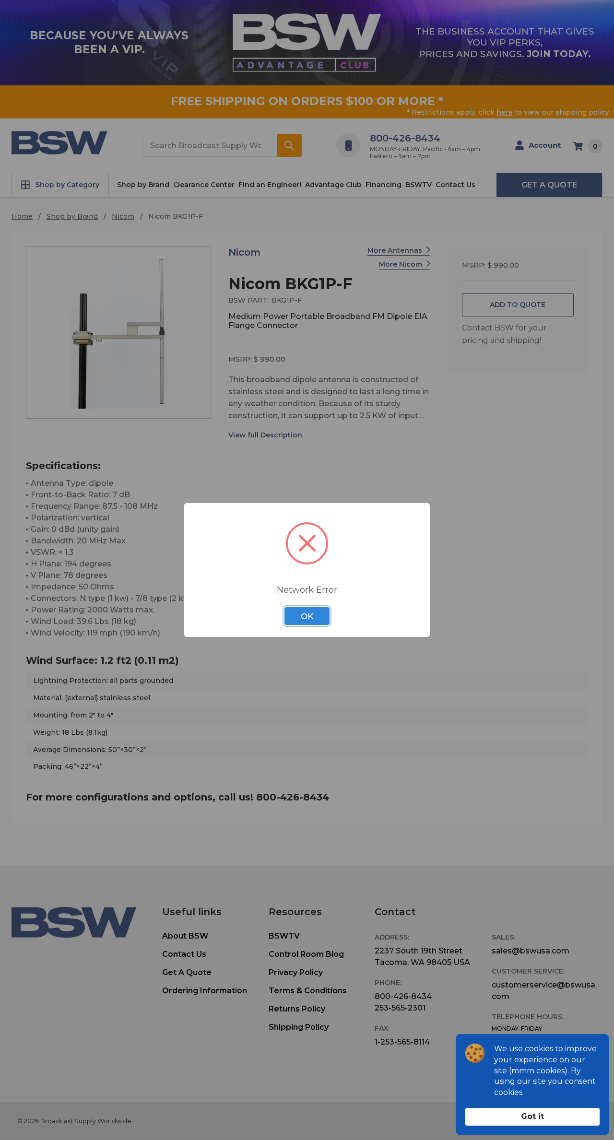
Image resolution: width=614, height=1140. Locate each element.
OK (307, 616)
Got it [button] (532, 1116)
